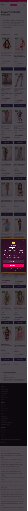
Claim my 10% (13, 265)
